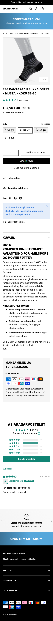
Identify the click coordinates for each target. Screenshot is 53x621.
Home (5, 33)
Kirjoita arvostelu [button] (26, 459)
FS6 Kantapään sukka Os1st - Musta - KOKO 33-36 (29, 33)
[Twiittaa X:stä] (10, 198)
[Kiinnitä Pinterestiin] (20, 198)
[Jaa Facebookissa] (15, 198)
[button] (43, 9)
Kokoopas (45, 124)
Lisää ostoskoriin (35, 152)
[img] (9, 476)
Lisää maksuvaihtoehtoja (26, 168)
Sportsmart (13, 614)
